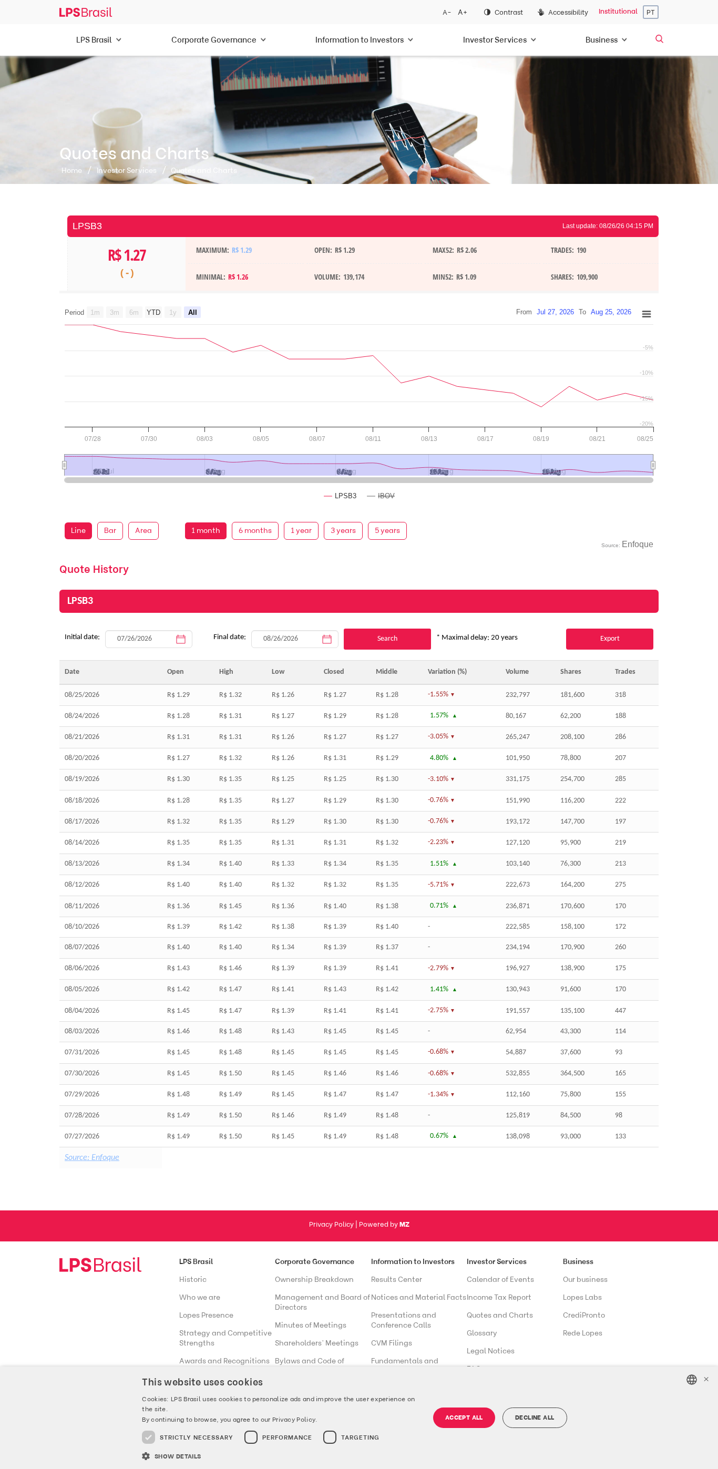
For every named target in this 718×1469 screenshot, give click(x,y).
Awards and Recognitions (224, 1361)
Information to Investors (413, 1261)
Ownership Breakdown (314, 1279)
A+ (462, 12)
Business (578, 1261)
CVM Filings (391, 1343)
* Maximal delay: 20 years (477, 638)
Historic (193, 1279)
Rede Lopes (582, 1333)
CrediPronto (584, 1315)
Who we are (199, 1297)
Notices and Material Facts (418, 1297)
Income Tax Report (499, 1297)
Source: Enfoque (92, 1158)
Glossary (482, 1333)
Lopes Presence (206, 1315)
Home (71, 170)
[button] (281, 1455)
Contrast (509, 12)
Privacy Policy (332, 1224)
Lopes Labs (582, 1297)
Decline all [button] (534, 1417)
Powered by (384, 1224)
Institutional (618, 11)
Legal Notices (491, 1351)
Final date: (229, 637)
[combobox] (691, 1379)
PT (651, 12)
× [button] (706, 1379)
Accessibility (568, 12)
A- (447, 12)
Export (610, 639)
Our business (585, 1279)
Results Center (396, 1279)
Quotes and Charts (500, 1315)
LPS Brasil (196, 1261)
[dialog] (359, 1418)
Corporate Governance (314, 1261)
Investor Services (127, 170)
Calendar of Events (500, 1279)
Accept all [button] (464, 1417)
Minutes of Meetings (310, 1325)
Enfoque (637, 544)
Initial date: (82, 637)
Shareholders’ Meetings (316, 1343)
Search (387, 639)
